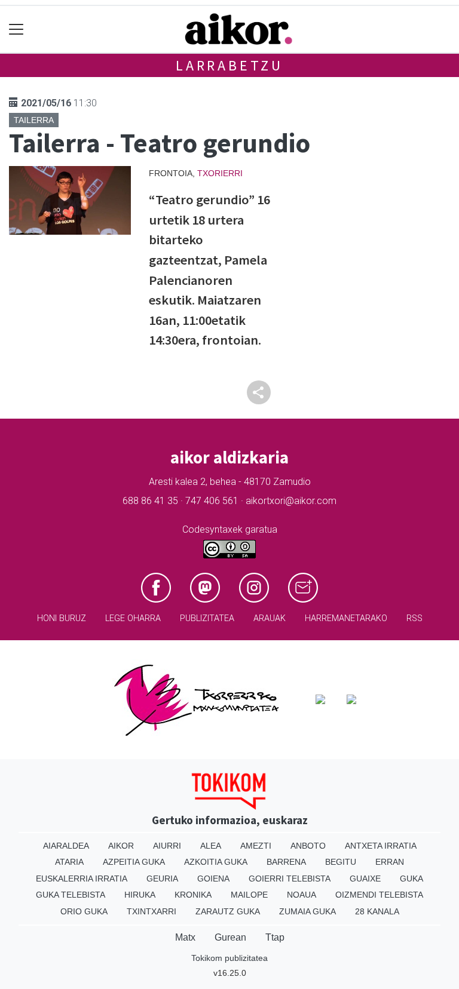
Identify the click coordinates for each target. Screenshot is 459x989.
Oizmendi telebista (379, 894)
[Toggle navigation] (16, 29)
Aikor (121, 845)
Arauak (269, 618)
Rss (414, 618)
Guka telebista (70, 894)
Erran (389, 862)
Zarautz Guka (227, 911)
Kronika (193, 894)
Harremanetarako (346, 618)
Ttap (274, 937)
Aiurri (167, 845)
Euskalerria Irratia (81, 878)
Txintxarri (151, 911)
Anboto (308, 845)
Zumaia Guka (307, 911)
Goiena (213, 878)
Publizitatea (207, 618)
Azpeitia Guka (134, 862)
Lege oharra (133, 618)
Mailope (249, 894)
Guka (411, 878)
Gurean (230, 937)
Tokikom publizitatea (229, 958)
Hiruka (139, 894)
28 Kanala (377, 911)
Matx (185, 937)
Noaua (301, 894)
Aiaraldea (66, 845)
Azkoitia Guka (215, 862)
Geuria (162, 878)
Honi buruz (61, 618)
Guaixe (365, 878)
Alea (210, 845)
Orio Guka (84, 911)
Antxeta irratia (381, 845)
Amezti (255, 845)
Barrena (286, 862)
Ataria (69, 862)
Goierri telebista (290, 878)
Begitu (340, 862)
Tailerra (34, 120)
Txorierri (220, 173)
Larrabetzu (229, 65)
